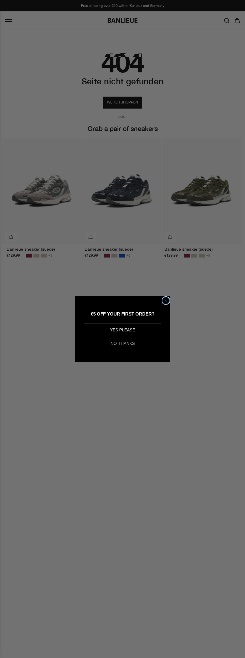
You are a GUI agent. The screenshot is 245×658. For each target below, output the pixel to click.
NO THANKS (123, 343)
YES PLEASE (122, 330)
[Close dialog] (165, 300)
